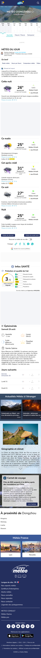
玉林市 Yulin (16, 6)
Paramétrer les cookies (10, 648)
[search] (38, 2)
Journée (9, 35)
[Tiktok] (32, 626)
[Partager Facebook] (20, 244)
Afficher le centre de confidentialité (29, 648)
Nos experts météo (8, 585)
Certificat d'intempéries (10, 589)
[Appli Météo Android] (27, 636)
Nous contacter (7, 601)
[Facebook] (8, 626)
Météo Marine (6, 614)
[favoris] (32, 11)
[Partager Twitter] (24, 244)
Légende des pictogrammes (12, 605)
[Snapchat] (18, 626)
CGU (19, 642)
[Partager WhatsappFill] (32, 244)
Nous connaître (7, 595)
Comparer (30, 35)
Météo (2, 6)
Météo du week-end (32, 235)
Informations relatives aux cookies (13, 645)
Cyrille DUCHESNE (20, 52)
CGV (24, 642)
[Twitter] (13, 626)
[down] (20, 469)
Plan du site (30, 642)
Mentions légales (12, 642)
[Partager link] (16, 244)
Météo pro (5, 617)
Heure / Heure (20, 35)
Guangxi (10, 6)
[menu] (2, 2)
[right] (39, 27)
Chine (6, 6)
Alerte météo (6, 592)
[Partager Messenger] (28, 244)
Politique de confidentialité (32, 645)
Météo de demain (8, 235)
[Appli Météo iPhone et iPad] (13, 636)
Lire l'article (32, 504)
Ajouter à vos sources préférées (22, 248)
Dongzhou (22, 6)
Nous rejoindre (6, 598)
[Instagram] (23, 626)
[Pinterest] (28, 626)
